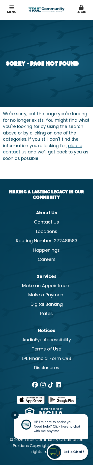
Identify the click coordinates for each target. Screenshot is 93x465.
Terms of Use (46, 349)
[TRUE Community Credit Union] (46, 9)
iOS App (31, 401)
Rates (46, 314)
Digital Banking (47, 304)
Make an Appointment (46, 286)
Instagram (43, 385)
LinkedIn (58, 385)
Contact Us (46, 222)
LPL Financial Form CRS (46, 358)
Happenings (46, 250)
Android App (62, 401)
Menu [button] (11, 12)
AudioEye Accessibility (46, 340)
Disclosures (46, 368)
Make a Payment (46, 295)
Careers (47, 259)
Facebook (35, 385)
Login (81, 12)
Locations (46, 231)
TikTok (50, 385)
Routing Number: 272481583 (46, 241)
